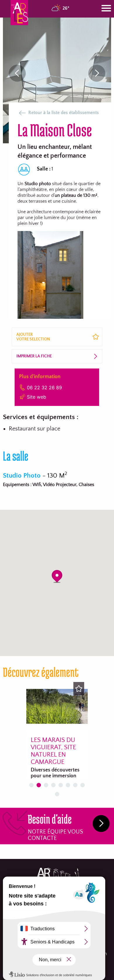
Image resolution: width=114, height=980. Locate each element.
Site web (36, 397)
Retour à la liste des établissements (63, 112)
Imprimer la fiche (34, 356)
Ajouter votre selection (33, 337)
